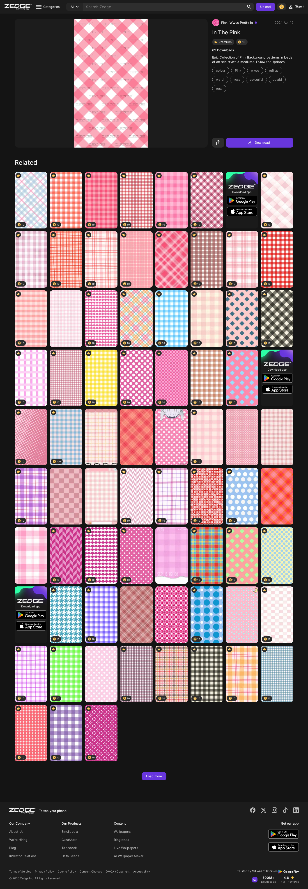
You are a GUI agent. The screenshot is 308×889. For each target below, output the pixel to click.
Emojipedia (70, 831)
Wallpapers (122, 831)
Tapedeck (69, 848)
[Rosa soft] (66, 318)
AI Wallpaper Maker (129, 856)
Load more (154, 776)
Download (262, 142)
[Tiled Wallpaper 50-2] (171, 614)
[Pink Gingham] (171, 555)
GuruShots (69, 840)
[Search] (249, 7)
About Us (16, 831)
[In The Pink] (171, 259)
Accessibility (141, 871)
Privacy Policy (44, 871)
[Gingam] (277, 437)
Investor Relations (23, 856)
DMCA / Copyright (118, 871)
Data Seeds (70, 856)
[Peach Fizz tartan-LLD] (136, 437)
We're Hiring (18, 840)
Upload (265, 7)
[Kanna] (171, 437)
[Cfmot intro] (66, 496)
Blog (12, 848)
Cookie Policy (67, 871)
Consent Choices (91, 871)
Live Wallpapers (126, 848)
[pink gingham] (101, 437)
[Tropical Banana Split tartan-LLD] (277, 496)
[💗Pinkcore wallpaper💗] (101, 496)
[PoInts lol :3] (101, 674)
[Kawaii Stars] (242, 614)
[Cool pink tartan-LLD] (136, 614)
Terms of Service (20, 871)
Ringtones (121, 840)
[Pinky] (31, 555)
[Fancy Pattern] (242, 437)
